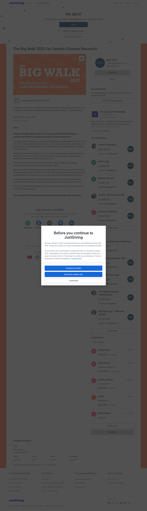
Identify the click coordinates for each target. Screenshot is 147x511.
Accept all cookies (73, 268)
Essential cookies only (73, 274)
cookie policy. (77, 259)
